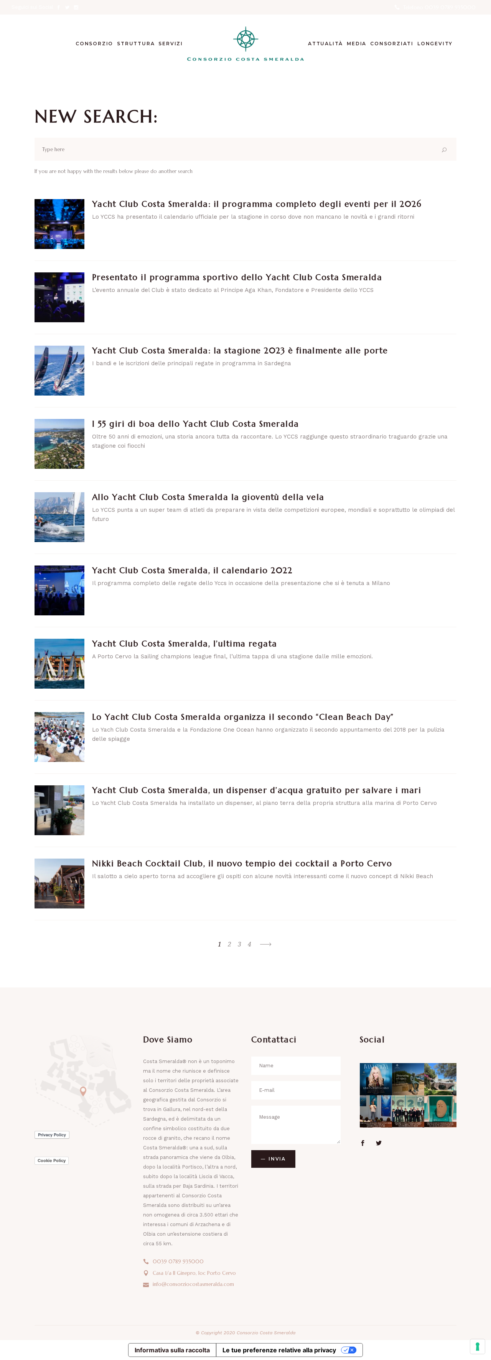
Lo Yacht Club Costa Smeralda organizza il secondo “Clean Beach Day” (243, 717)
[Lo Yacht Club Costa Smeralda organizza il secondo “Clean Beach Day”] (59, 737)
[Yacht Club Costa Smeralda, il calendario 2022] (59, 590)
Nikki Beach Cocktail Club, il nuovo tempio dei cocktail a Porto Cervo (242, 864)
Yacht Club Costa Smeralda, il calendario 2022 (192, 570)
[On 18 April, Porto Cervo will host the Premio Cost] (440, 1111)
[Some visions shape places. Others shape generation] (408, 1079)
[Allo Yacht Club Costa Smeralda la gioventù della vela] (59, 517)
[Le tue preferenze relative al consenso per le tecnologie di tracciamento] (477, 1346)
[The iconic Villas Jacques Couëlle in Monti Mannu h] (440, 1079)
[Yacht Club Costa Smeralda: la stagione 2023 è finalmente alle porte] (59, 371)
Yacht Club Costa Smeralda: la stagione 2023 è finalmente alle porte (240, 351)
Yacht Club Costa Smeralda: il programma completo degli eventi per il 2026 (257, 204)
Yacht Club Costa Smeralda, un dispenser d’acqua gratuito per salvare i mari (256, 790)
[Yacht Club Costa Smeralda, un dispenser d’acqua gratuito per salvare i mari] (59, 810)
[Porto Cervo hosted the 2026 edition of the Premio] (408, 1111)
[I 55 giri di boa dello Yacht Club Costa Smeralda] (59, 444)
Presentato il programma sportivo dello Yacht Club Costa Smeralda (237, 277)
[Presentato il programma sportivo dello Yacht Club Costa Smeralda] (59, 297)
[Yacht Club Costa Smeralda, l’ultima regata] (59, 664)
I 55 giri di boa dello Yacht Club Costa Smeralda (195, 424)
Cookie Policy (52, 1160)
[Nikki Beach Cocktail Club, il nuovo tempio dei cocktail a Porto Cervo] (59, 883)
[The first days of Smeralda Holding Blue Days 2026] (376, 1111)
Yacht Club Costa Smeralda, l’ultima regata (184, 644)
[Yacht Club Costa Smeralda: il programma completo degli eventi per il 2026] (59, 224)
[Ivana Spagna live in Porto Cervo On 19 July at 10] (376, 1079)
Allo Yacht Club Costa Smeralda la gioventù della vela (208, 497)
